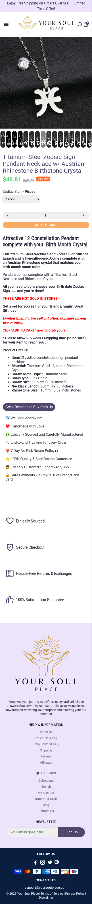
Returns (46, 756)
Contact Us (46, 811)
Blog (46, 805)
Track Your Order (46, 799)
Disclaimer (46, 897)
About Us (46, 732)
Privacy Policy (74, 893)
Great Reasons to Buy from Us (29, 407)
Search (46, 786)
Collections (46, 780)
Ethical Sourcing (46, 738)
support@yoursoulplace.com (46, 888)
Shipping (46, 750)
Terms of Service (52, 893)
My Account (46, 793)
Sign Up (71, 832)
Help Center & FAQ (46, 744)
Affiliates (46, 762)
